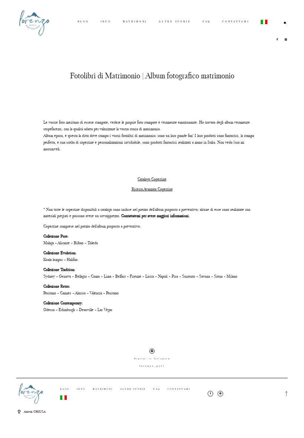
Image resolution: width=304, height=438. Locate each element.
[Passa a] (264, 23)
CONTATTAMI (235, 21)
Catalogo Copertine (152, 179)
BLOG (83, 21)
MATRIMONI (135, 21)
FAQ (206, 21)
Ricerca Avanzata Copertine (152, 189)
